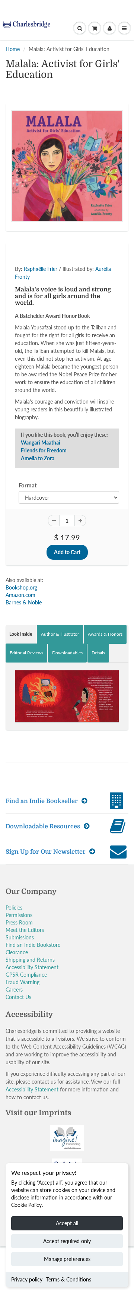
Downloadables (67, 652)
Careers (14, 989)
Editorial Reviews (26, 652)
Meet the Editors (25, 930)
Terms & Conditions (68, 1279)
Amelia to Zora (37, 458)
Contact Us (18, 997)
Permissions (19, 915)
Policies (14, 907)
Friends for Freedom (44, 450)
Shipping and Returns (30, 960)
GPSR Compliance (26, 974)
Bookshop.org (21, 587)
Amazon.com (20, 595)
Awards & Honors (105, 634)
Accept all (67, 1223)
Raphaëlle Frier (40, 269)
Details (98, 652)
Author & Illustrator (60, 634)
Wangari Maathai (40, 442)
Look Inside (20, 634)
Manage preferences (67, 1259)
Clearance (17, 952)
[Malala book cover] (67, 166)
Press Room (19, 922)
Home (13, 49)
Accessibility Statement (32, 967)
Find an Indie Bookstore (33, 945)
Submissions (20, 937)
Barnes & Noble (24, 602)
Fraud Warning (22, 982)
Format (28, 485)
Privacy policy (26, 1279)
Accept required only (67, 1241)
